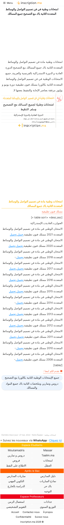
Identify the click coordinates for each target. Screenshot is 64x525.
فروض (16, 460)
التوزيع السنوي (48, 506)
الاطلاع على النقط (16, 465)
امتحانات (48, 460)
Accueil (15, 512)
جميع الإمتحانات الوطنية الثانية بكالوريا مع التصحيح (32, 377)
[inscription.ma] (29, 3)
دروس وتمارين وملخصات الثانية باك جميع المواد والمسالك (32, 385)
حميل (20, 234)
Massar (47, 450)
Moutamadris (16, 450)
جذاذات (48, 501)
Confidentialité (23, 516)
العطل (47, 465)
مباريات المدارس (16, 476)
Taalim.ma (48, 455)
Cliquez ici (55, 440)
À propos (48, 512)
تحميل (13, 234)
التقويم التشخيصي (16, 506)
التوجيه (48, 491)
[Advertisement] (32, 37)
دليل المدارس (48, 476)
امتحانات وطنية (50, 435)
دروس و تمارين (16, 455)
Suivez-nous (41, 516)
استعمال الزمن (16, 501)
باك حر (48, 486)
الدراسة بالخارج (16, 486)
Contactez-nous (31, 512)
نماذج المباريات (48, 481)
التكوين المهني (16, 481)
